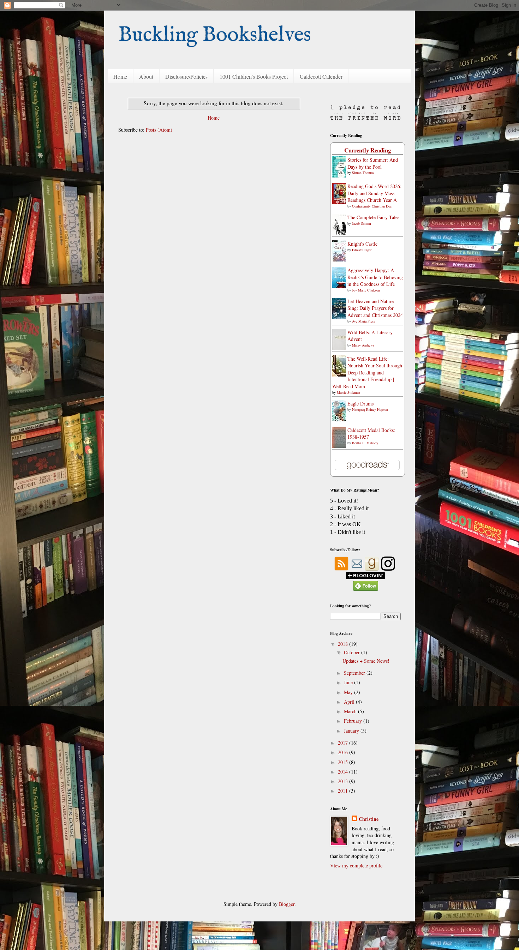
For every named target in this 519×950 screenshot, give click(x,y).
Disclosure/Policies (186, 76)
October (352, 652)
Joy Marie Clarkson (366, 290)
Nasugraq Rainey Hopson (370, 409)
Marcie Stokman (348, 392)
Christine (368, 819)
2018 (343, 644)
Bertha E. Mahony (365, 442)
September (355, 672)
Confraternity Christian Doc (372, 206)
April (350, 701)
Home (120, 76)
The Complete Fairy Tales (373, 217)
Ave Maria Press (363, 321)
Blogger (286, 904)
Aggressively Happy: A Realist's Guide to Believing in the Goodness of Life (375, 277)
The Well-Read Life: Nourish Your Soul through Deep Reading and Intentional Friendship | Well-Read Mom (367, 372)
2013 (343, 781)
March (351, 711)
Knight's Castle (362, 243)
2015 (343, 762)
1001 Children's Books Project (254, 76)
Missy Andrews (363, 345)
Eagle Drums (360, 403)
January (352, 730)
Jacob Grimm (361, 223)
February (353, 720)
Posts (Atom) (159, 129)
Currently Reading (367, 150)
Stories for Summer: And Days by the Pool (372, 163)
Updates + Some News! (365, 660)
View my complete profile (356, 865)
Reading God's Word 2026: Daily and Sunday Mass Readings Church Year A (374, 193)
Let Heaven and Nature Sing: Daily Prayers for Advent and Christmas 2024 (375, 308)
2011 (343, 790)
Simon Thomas (363, 172)
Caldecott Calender (321, 76)
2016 (343, 752)
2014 (343, 771)
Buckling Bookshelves (214, 35)
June (349, 682)
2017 (343, 742)
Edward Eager (361, 249)
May (349, 692)
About (146, 76)
